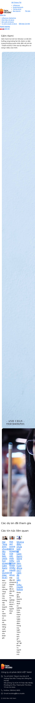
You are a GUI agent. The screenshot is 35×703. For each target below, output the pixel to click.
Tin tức (27, 11)
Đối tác (22, 24)
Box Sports (16, 11)
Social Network (18, 7)
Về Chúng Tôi (16, 2)
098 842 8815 (15, 690)
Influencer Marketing (8, 18)
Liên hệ (7, 29)
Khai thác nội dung (7, 20)
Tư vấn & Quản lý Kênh (9, 24)
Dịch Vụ (3, 15)
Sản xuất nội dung (7, 22)
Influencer (16, 5)
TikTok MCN (17, 9)
